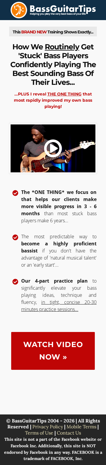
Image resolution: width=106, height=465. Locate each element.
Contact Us (69, 433)
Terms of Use (39, 433)
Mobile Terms (81, 427)
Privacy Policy (47, 427)
